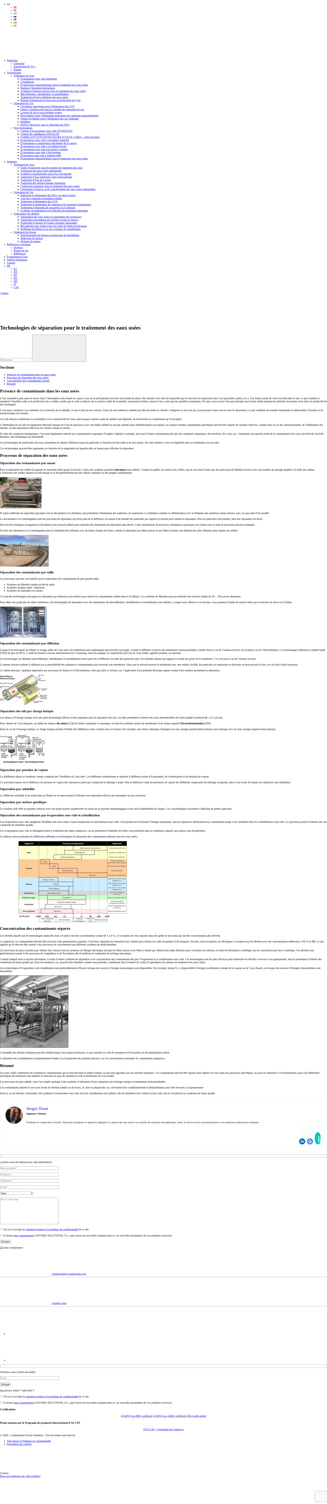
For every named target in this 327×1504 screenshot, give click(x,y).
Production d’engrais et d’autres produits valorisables (48, 223)
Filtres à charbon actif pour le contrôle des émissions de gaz (52, 109)
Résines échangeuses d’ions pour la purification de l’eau (50, 100)
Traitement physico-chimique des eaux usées (44, 97)
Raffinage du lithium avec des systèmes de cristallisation (50, 229)
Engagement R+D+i (24, 66)
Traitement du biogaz (25, 232)
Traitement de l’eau (24, 75)
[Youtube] (32, 1333)
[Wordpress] (318, 1138)
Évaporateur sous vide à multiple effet (40, 155)
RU (16, 278)
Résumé (11, 383)
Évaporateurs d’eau (17, 256)
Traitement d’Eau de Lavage (35, 180)
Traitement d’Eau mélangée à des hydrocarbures (46, 176)
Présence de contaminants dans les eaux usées (31, 374)
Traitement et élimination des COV (39, 201)
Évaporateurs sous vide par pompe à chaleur (44, 149)
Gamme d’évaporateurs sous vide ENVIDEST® (46, 130)
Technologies (14, 72)
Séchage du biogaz (30, 241)
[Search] (25, 54)
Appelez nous (58, 1303)
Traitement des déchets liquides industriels (42, 183)
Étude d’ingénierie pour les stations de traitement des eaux (51, 167)
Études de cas (21, 250)
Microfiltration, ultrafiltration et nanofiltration (44, 94)
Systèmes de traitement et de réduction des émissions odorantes (54, 210)
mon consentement (24, 1235)
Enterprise (12, 60)
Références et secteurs (18, 244)
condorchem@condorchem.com (68, 1273)
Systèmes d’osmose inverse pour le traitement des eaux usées (53, 91)
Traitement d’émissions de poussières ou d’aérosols (47, 207)
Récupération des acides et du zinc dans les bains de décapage (53, 226)
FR (8, 265)
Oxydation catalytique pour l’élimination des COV (47, 106)
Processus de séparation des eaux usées (28, 377)
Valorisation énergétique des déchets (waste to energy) (49, 219)
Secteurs (18, 247)
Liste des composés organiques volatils (41, 198)
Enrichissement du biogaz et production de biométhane (49, 235)
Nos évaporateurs (23, 127)
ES (15, 269)
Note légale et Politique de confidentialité (29, 1441)
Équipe (17, 69)
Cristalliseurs (27, 81)
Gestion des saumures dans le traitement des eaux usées (50, 186)
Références (20, 253)
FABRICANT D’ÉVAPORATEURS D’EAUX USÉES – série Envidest (59, 137)
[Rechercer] (59, 348)
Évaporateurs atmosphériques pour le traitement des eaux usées (54, 84)
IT (15, 284)
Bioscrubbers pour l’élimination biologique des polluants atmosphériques (59, 115)
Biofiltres (25, 121)
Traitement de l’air (23, 103)
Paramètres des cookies (19, 1444)
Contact (11, 262)
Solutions (12, 161)
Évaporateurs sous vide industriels (38, 78)
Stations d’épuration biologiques (37, 88)
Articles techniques (17, 259)
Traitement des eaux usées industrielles (41, 170)
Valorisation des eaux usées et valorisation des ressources (50, 216)
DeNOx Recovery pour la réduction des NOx (44, 124)
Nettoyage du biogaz (31, 238)
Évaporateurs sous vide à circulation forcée (43, 146)
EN (15, 272)
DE (15, 281)
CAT (16, 287)
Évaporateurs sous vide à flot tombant (40, 152)
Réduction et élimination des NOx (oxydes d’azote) (48, 195)
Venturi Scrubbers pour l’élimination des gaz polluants (49, 118)
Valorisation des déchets (26, 213)
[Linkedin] (302, 1141)
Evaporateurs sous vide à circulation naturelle (44, 140)
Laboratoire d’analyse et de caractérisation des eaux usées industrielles (58, 189)
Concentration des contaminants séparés (28, 380)
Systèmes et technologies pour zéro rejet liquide (45, 173)
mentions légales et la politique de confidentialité (52, 1229)
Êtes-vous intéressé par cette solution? (20, 1476)
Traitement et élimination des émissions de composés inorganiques (55, 204)
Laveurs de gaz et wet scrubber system (41, 112)
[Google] (310, 1141)
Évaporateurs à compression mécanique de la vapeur (48, 143)
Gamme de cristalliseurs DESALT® (39, 134)
